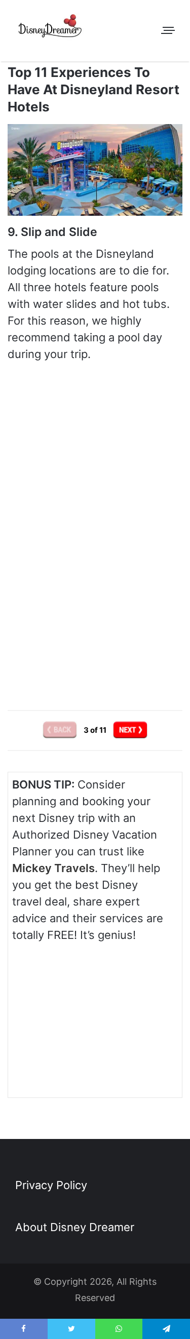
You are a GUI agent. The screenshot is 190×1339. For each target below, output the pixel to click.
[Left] (60, 730)
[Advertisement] (95, 605)
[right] (130, 730)
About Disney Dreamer (74, 1227)
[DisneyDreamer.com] (50, 28)
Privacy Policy (51, 1185)
